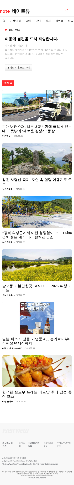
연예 (38, 20)
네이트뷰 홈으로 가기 (18, 67)
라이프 (59, 20)
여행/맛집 (15, 20)
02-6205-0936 (12, 464)
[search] (68, 10)
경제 (48, 20)
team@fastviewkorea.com (49, 464)
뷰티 (28, 20)
